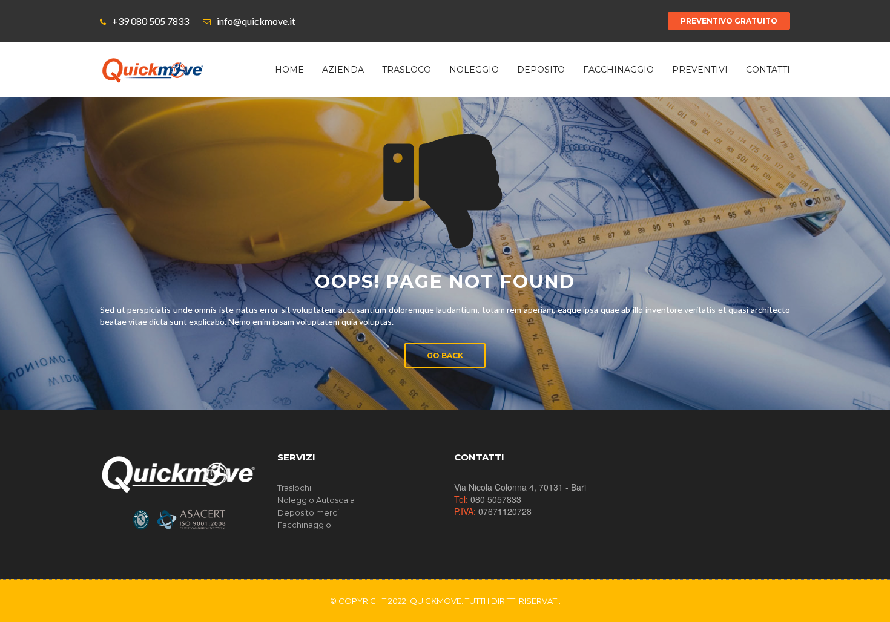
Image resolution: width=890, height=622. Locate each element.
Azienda (343, 69)
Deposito (541, 69)
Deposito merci (308, 512)
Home (289, 69)
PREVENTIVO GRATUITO (729, 20)
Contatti (768, 69)
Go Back (445, 355)
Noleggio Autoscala (316, 500)
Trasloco (406, 69)
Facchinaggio (618, 69)
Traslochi (294, 488)
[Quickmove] (152, 69)
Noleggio (474, 69)
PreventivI (700, 69)
